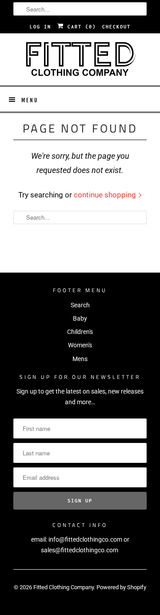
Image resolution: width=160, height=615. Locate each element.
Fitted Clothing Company (63, 587)
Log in (40, 26)
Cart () (80, 26)
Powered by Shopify (121, 587)
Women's (80, 345)
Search (80, 305)
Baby (80, 318)
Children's (80, 331)
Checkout (116, 26)
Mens (80, 358)
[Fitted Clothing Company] (80, 59)
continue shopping (106, 194)
